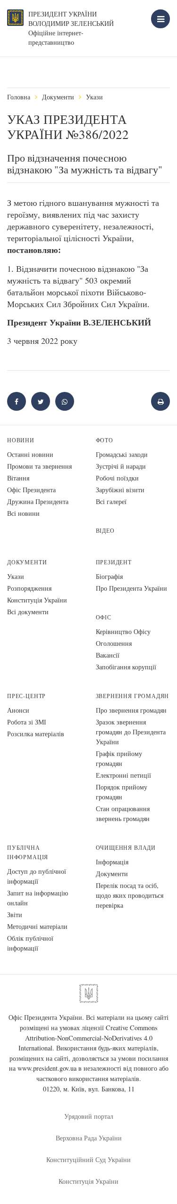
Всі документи (28, 611)
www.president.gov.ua (46, 1068)
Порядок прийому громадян (121, 791)
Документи (58, 96)
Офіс (103, 617)
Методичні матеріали (37, 926)
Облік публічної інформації (30, 943)
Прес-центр (26, 696)
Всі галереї (111, 501)
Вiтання (18, 477)
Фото (104, 440)
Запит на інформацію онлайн (37, 897)
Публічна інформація (27, 852)
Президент (114, 562)
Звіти (14, 914)
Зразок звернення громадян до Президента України (131, 731)
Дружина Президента (37, 501)
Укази (94, 96)
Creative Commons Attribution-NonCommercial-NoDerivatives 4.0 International (88, 1037)
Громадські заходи (122, 454)
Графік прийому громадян (119, 758)
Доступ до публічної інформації (36, 876)
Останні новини (30, 454)
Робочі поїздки (117, 477)
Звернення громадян (132, 696)
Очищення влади (126, 847)
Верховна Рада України (89, 1137)
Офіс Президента (31, 489)
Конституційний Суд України (88, 1159)
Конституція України (37, 599)
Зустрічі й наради (121, 466)
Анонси (18, 710)
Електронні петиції (123, 775)
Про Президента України (131, 588)
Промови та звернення (39, 466)
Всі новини (23, 513)
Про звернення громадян (131, 710)
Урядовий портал (88, 1116)
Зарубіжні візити (120, 489)
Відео (105, 530)
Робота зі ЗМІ (26, 721)
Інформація (112, 861)
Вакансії (107, 655)
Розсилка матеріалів (35, 733)
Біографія (109, 576)
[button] (40, 401)
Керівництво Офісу (123, 631)
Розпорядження (29, 588)
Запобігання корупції (126, 666)
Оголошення (114, 643)
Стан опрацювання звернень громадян (123, 813)
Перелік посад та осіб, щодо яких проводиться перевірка (129, 895)
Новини (20, 440)
